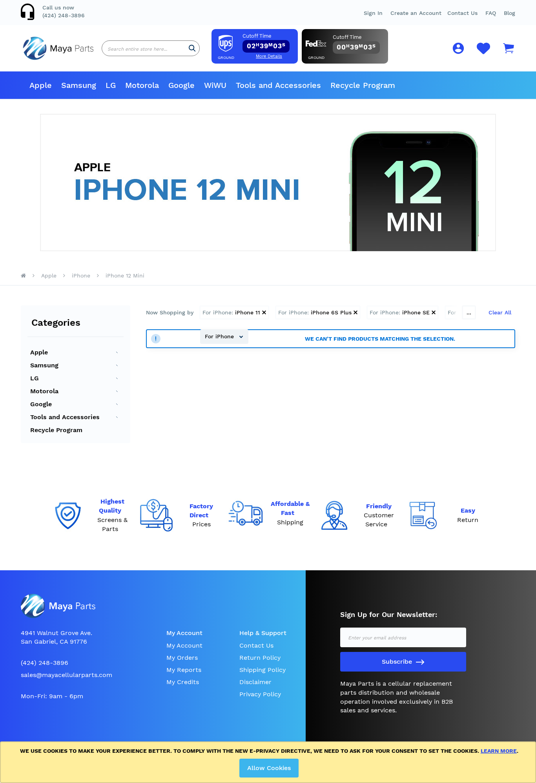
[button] (490, 13)
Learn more (499, 751)
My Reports (183, 669)
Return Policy (260, 657)
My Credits (182, 682)
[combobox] (151, 48)
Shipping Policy (262, 669)
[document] (269, 762)
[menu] (268, 85)
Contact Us (462, 13)
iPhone (81, 275)
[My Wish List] (483, 53)
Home (23, 275)
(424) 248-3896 (63, 15)
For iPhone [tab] (220, 336)
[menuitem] (41, 85)
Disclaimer (255, 682)
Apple (49, 275)
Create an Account (415, 13)
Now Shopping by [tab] (169, 312)
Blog (509, 13)
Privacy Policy (260, 694)
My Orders (182, 657)
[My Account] (458, 50)
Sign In (373, 13)
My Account (184, 645)
